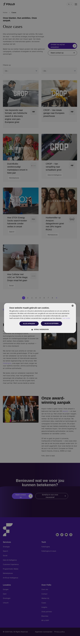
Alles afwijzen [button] (29, 323)
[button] (40, 329)
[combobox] (73, 306)
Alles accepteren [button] (51, 323)
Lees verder (66, 318)
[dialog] (40, 318)
